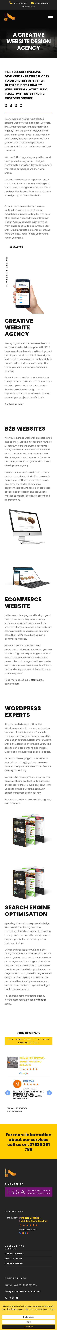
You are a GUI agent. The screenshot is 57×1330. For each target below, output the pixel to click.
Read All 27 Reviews (17, 1108)
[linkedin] (11, 105)
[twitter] (16, 105)
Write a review (14, 1111)
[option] (28, 1089)
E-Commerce (36, 680)
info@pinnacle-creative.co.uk (23, 1291)
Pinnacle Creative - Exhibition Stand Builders (32, 1061)
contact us (40, 999)
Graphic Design (14, 1263)
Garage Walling (14, 1253)
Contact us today (14, 404)
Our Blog (10, 1249)
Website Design (14, 1258)
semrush (33, 953)
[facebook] (6, 105)
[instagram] (21, 105)
